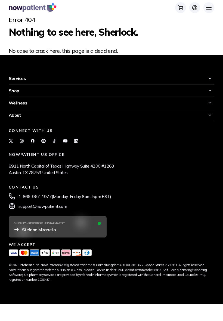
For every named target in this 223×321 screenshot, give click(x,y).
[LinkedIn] (76, 141)
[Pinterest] (43, 141)
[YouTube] (65, 141)
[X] (11, 141)
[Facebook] (32, 141)
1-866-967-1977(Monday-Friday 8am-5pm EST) (64, 196)
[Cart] (180, 7)
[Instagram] (22, 141)
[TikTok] (54, 141)
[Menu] (208, 7)
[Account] (194, 7)
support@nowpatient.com (42, 206)
